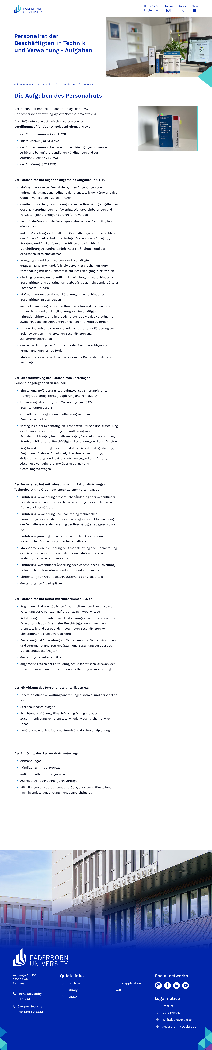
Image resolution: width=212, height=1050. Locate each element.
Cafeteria (74, 983)
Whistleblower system (178, 1020)
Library (72, 990)
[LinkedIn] (176, 985)
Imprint (167, 1006)
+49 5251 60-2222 (30, 1011)
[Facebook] (167, 985)
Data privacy (171, 1013)
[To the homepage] (28, 8)
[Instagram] (158, 985)
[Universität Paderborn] (106, 957)
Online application (127, 983)
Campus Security (29, 1006)
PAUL (118, 990)
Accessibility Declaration (180, 1026)
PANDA (72, 997)
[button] (152, 8)
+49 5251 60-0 (27, 999)
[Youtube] (185, 985)
